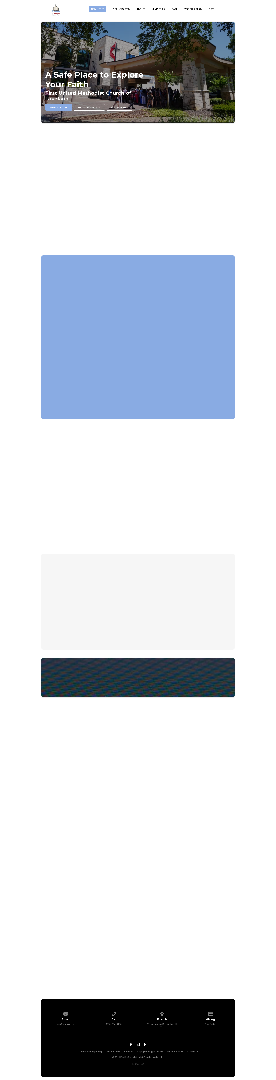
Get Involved (121, 9)
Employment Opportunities (150, 1051)
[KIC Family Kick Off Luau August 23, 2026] (138, 595)
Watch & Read (193, 9)
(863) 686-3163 (114, 1024)
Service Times (113, 1051)
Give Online (210, 1024)
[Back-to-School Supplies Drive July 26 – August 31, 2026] (73, 595)
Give (211, 9)
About (141, 9)
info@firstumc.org (65, 1024)
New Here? (97, 9)
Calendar (128, 1051)
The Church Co (138, 1064)
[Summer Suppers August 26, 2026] (202, 595)
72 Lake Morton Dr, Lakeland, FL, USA (162, 1025)
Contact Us (192, 1051)
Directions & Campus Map (90, 1051)
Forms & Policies (175, 1051)
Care (175, 9)
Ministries (158, 9)
